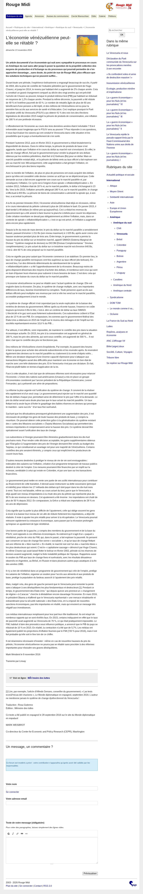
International (37, 27)
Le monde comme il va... (122, 308)
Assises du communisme (58, 16)
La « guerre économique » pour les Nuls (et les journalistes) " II (120, 125)
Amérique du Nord (122, 285)
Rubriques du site (14, 16)
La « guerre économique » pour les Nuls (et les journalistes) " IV (120, 100)
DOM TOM (115, 303)
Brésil (119, 239)
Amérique (49, 27)
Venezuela (77, 27)
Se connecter (12, 792)
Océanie (114, 314)
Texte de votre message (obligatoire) (25, 823)
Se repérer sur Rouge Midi (120, 363)
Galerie (102, 16)
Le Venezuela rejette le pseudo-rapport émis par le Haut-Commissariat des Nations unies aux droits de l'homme (120, 141)
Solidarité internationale (122, 197)
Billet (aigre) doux (115, 346)
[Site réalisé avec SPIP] (133, 884)
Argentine (121, 262)
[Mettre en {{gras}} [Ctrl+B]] (8, 833)
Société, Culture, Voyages (119, 352)
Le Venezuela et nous (117, 53)
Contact (38, 886)
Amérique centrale (122, 291)
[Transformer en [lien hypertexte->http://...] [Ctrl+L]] (17, 833)
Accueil (9, 27)
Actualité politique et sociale (120, 175)
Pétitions (112, 16)
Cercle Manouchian (80, 16)
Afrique (113, 186)
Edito (94, 16)
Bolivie (120, 256)
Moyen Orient (116, 191)
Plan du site (12, 886)
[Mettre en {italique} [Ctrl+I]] (13, 833)
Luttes (110, 326)
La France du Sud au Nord (120, 321)
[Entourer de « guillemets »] (26, 833)
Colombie (121, 245)
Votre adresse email (16, 799)
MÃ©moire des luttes (39, 678)
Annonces (39, 16)
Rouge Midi (18, 4)
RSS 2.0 (47, 886)
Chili (119, 228)
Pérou (120, 267)
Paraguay (121, 250)
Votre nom (11, 784)
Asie (112, 202)
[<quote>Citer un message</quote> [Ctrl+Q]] (22, 833)
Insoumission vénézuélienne (121, 83)
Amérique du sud (63, 27)
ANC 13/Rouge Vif (116, 341)
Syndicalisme (116, 297)
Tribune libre (113, 357)
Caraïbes (117, 279)
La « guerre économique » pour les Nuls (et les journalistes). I (120, 156)
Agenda (28, 16)
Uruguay (121, 273)
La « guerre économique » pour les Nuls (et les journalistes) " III (120, 113)
